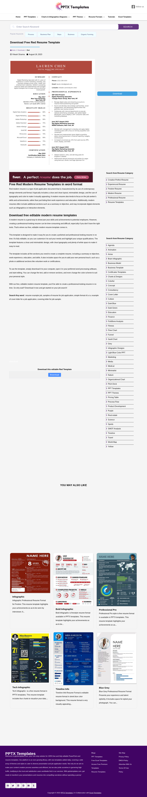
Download (54, 375)
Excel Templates (124, 17)
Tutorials (111, 17)
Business (71, 34)
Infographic (18, 597)
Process (31, 34)
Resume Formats (95, 17)
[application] (37, 16)
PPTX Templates (20, 753)
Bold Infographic (64, 609)
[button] (7, 785)
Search (128, 27)
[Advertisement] (117, 75)
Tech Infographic (21, 687)
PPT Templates (30, 17)
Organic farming (87, 34)
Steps (59, 34)
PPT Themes (78, 17)
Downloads (21, 50)
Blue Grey (104, 688)
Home (18, 17)
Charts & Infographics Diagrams (54, 17)
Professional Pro (108, 610)
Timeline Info (62, 689)
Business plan (45, 34)
